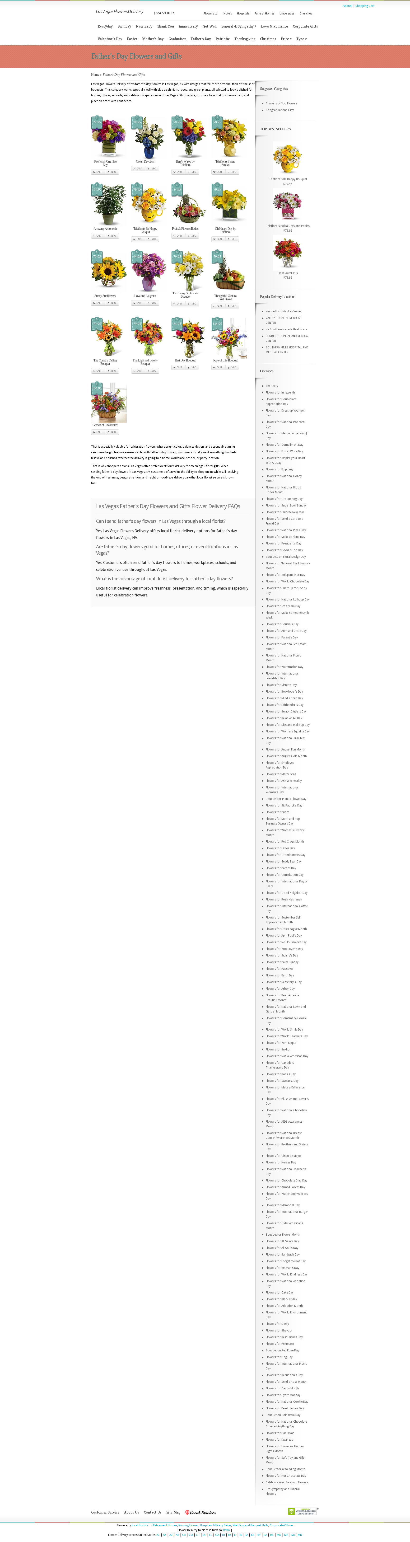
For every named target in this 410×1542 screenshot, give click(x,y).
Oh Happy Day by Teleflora (225, 230)
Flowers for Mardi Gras (281, 774)
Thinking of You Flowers (281, 103)
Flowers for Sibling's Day (282, 955)
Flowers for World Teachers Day (287, 1036)
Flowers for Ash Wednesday (284, 781)
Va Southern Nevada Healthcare (286, 329)
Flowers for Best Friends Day (284, 1337)
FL (210, 1535)
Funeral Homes (264, 13)
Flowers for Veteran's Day (282, 1268)
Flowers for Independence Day (285, 574)
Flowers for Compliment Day (284, 444)
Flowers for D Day (277, 1324)
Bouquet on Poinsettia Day (283, 1415)
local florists (140, 1525)
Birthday (124, 26)
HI (223, 1535)
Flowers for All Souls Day (282, 1248)
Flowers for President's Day (283, 543)
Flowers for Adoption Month (284, 1306)
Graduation (177, 38)
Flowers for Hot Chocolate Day (286, 1475)
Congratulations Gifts (280, 110)
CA (184, 1535)
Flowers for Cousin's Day (282, 624)
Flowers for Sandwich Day (283, 1254)
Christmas (268, 38)
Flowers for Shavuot (279, 1330)
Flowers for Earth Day (280, 975)
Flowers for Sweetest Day (282, 1081)
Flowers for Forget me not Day (286, 1261)
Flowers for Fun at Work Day (284, 451)
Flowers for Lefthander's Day (284, 705)
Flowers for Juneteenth (280, 392)
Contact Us (153, 1512)
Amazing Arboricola (105, 228)
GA (217, 1535)
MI (293, 1535)
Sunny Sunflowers (105, 295)
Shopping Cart (364, 6)
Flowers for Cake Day (280, 1292)
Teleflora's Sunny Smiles (225, 163)
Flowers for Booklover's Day (284, 691)
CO (191, 1535)
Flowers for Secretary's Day (284, 982)
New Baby (144, 26)
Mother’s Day (153, 38)
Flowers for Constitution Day (284, 874)
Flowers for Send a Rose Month (286, 1381)
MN (300, 1535)
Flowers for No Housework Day (286, 942)
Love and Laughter (145, 295)
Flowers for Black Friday (281, 1299)
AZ (171, 1535)
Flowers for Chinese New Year (285, 512)
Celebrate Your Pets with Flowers (287, 1482)
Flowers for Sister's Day (281, 685)
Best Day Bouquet (185, 360)
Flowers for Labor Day (280, 848)
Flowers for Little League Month (286, 929)
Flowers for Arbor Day (280, 988)
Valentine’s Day (110, 38)
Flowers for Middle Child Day (284, 698)
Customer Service (105, 1512)
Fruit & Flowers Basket (185, 228)
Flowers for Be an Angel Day (284, 718)
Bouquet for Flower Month (283, 1234)
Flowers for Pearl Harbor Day (285, 1408)
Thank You (165, 26)
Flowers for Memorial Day (283, 1205)
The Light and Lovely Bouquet (145, 362)
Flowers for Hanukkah (280, 1433)
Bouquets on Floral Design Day (286, 556)
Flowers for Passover (280, 968)
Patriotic (223, 38)
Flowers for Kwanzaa (279, 1439)
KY (259, 1535)
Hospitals (243, 13)
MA (286, 1535)
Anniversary (188, 26)
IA (246, 1535)
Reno (226, 1530)
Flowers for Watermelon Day (284, 667)
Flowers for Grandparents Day (285, 855)
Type (301, 38)
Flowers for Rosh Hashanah (284, 899)
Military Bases (222, 1525)
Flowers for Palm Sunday (282, 962)
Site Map (173, 1512)
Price (286, 38)
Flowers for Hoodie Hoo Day (284, 550)
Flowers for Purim (277, 812)
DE (204, 1535)
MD (279, 1535)
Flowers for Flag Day (279, 1357)
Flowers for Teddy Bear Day (284, 861)
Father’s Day (201, 38)
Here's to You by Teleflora (185, 163)
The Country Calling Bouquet (105, 362)
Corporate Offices (281, 1525)
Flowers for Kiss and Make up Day (288, 724)
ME (272, 1535)
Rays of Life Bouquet (225, 360)
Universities (287, 13)
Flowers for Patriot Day (281, 868)
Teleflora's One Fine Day (105, 163)
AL (158, 1535)
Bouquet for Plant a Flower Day (286, 799)
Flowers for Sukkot (278, 1049)
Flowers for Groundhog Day (284, 499)
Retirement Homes (165, 1525)
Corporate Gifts (305, 26)
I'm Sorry (272, 386)
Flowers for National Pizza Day (286, 530)
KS (252, 1535)
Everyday (105, 26)
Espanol (347, 6)
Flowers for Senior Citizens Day (286, 711)
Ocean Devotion (145, 161)
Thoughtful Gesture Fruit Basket (225, 297)
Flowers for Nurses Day (281, 1162)
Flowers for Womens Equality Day (288, 731)
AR (177, 1535)
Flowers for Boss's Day (281, 1074)
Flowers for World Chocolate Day (287, 581)
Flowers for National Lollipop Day (288, 599)
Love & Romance (274, 26)
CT (198, 1535)
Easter (132, 38)
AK (164, 1535)
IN (240, 1535)
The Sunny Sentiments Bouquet (185, 295)
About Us (131, 1512)
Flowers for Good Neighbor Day (287, 893)
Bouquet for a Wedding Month (285, 1469)
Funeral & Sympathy (238, 26)
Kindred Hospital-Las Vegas (283, 311)
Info (113, 172)
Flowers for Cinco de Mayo (283, 1156)
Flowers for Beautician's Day (284, 1375)
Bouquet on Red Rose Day (282, 1350)
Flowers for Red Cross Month (285, 841)
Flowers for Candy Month (282, 1388)
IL (235, 1535)
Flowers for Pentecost (280, 1343)
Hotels (228, 13)
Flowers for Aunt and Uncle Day (286, 631)
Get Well (210, 26)
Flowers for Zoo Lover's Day (284, 949)
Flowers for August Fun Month (285, 749)
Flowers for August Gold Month (286, 756)
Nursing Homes (188, 1525)
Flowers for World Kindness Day (287, 1274)
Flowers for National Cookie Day (287, 1401)
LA (265, 1535)
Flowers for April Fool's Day (284, 935)
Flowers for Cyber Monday (283, 1395)
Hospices (206, 1525)
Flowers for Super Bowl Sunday (286, 505)
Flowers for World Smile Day (284, 1029)
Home (95, 74)
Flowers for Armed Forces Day (285, 1187)
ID (229, 1535)
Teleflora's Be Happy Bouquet (145, 230)
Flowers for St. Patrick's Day (284, 805)
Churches (306, 13)
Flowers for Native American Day (287, 1056)
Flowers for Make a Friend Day (285, 537)
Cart (99, 172)
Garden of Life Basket (105, 424)
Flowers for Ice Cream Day (283, 606)
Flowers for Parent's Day (282, 637)
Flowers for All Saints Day (282, 1241)
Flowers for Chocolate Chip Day (286, 1180)
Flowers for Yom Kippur (281, 1043)
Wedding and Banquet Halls (250, 1525)
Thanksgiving (244, 38)
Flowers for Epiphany (279, 469)
